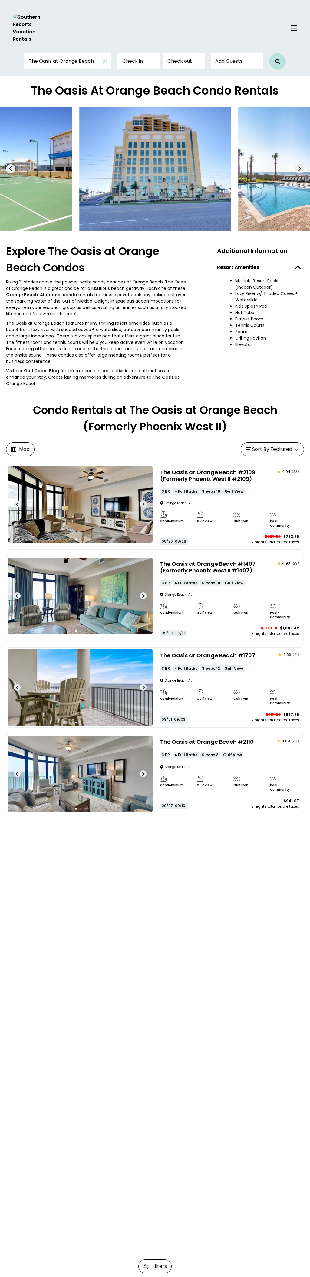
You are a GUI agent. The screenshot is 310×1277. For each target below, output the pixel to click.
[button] (277, 61)
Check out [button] (179, 61)
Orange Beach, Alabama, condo (41, 295)
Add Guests (228, 61)
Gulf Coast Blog (41, 371)
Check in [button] (132, 61)
